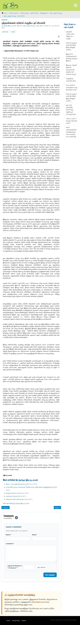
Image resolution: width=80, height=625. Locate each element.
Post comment (50, 575)
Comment (10, 543)
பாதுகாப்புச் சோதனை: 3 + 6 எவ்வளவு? (14, 567)
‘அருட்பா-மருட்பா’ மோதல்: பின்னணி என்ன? (71, 120)
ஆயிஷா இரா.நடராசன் (9, 26)
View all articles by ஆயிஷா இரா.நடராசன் (16, 503)
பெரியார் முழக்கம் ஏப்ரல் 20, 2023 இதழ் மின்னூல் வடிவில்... (71, 46)
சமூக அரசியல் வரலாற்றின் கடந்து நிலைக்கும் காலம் (71, 87)
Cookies (23, 620)
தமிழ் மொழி (5, 31)
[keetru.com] (11, 5)
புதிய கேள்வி (41, 567)
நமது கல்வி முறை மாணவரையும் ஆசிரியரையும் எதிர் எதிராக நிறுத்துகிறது (28, 487)
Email (34, 535)
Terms (8, 620)
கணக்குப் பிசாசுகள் (12, 496)
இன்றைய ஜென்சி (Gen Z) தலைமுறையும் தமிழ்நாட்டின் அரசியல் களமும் (71, 69)
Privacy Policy (16, 620)
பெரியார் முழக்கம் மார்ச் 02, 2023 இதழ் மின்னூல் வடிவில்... (71, 97)
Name (8, 535)
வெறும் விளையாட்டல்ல (13, 493)
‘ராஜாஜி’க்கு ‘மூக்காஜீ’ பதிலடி (71, 79)
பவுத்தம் (13, 31)
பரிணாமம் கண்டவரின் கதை (14, 499)
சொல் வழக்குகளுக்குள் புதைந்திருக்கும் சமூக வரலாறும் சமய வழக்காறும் (71, 131)
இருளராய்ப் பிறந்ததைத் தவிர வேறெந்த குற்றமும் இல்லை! (71, 57)
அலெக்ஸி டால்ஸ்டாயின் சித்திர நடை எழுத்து (70, 35)
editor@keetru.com (37, 602)
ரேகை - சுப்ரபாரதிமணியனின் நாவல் (17, 484)
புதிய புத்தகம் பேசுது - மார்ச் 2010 (33, 26)
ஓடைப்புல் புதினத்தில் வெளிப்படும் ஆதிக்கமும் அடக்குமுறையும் (71, 109)
